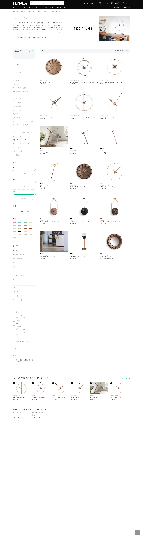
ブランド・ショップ (48, 7)
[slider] (13, 169)
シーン (37, 7)
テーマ (31, 7)
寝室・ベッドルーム (22, 318)
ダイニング (19, 315)
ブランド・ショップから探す (34, 11)
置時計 (40, 415)
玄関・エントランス (22, 323)
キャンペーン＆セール (63, 7)
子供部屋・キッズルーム (23, 326)
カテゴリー (16, 7)
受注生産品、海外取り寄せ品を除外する (25, 360)
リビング (18, 312)
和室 (17, 335)
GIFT (74, 7)
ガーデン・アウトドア (22, 332)
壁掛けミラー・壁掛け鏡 (37, 412)
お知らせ (116, 7)
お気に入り (117, 3)
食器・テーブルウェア (18, 417)
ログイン (93, 3)
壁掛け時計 (34, 415)
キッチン (18, 320)
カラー (24, 7)
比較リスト (105, 3)
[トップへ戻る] (137, 532)
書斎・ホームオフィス (22, 329)
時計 (14, 414)
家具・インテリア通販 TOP (19, 11)
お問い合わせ (41, 37)
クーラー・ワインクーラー (38, 417)
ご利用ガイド (126, 7)
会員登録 (85, 3)
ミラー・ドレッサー (17, 412)
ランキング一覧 (125, 378)
